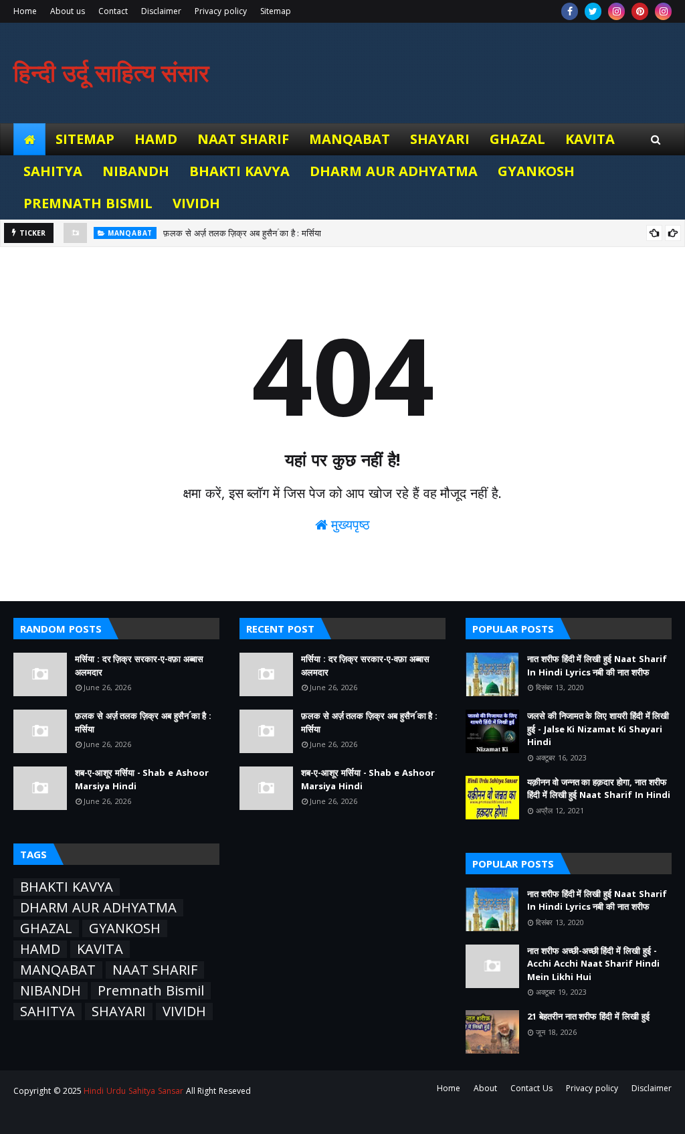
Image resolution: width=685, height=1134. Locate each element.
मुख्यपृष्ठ (349, 524)
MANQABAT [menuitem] (349, 139)
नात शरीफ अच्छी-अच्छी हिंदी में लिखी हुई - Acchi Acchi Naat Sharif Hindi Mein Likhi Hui (593, 964)
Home (25, 11)
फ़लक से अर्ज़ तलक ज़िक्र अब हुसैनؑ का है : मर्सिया (242, 233)
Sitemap (275, 11)
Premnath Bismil (151, 990)
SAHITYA (47, 1011)
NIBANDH (50, 990)
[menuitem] (29, 139)
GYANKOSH (125, 928)
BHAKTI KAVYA (66, 887)
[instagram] (616, 11)
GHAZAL (46, 928)
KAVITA (100, 949)
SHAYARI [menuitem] (440, 139)
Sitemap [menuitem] (85, 139)
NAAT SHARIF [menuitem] (243, 139)
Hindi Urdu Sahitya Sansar (133, 1091)
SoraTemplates (87, 1115)
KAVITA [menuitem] (590, 139)
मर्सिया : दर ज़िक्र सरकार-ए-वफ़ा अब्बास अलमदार (139, 665)
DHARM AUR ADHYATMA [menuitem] (394, 171)
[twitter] (593, 11)
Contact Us (531, 1088)
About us (67, 11)
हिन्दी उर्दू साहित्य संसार (111, 72)
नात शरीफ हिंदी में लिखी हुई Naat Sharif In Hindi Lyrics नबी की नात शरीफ (597, 665)
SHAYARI (119, 1011)
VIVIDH (184, 1011)
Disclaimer (161, 11)
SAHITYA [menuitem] (52, 171)
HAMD (40, 949)
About (485, 1088)
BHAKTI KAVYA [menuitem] (239, 171)
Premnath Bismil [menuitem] (88, 203)
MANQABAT (58, 970)
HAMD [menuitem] (155, 139)
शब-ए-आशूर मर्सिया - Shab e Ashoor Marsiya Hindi (142, 779)
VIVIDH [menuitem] (196, 203)
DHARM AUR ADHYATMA (98, 907)
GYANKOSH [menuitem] (536, 171)
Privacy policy (221, 11)
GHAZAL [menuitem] (517, 139)
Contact (113, 11)
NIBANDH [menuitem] (135, 171)
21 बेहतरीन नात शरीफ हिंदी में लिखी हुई (588, 1016)
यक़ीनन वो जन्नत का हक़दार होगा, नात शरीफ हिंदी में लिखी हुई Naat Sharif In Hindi (598, 788)
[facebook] (569, 11)
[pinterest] (639, 11)
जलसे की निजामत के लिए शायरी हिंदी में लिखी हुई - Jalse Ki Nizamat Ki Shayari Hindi (598, 729)
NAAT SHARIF (154, 970)
